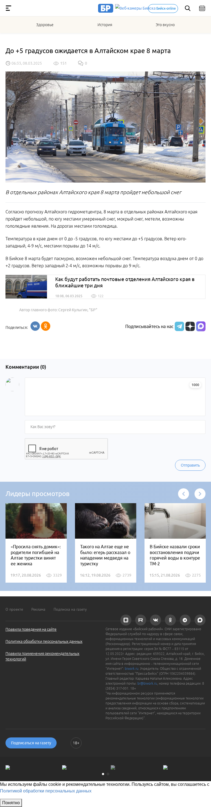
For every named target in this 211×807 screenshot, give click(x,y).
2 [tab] (108, 774)
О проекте (14, 609)
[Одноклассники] (45, 326)
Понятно (11, 802)
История (105, 25)
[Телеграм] (178, 326)
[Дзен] (189, 326)
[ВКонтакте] (35, 326)
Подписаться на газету (31, 743)
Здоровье (45, 25)
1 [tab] (103, 774)
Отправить (190, 465)
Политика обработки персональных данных (43, 641)
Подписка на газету (70, 609)
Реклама (38, 609)
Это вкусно (165, 25)
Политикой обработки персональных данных (45, 791)
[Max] (201, 326)
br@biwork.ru (147, 683)
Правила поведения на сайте (31, 629)
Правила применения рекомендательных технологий (42, 656)
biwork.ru (131, 668)
